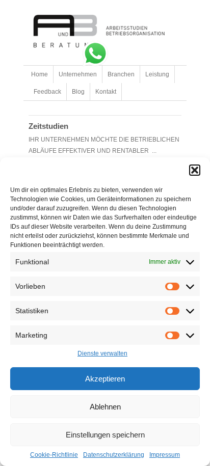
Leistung (157, 74)
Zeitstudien (48, 126)
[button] (195, 170)
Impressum (164, 454)
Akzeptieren (105, 378)
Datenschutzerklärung (113, 454)
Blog (78, 91)
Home (39, 74)
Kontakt (105, 91)
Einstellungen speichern (105, 434)
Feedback (47, 91)
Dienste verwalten (102, 353)
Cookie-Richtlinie (54, 454)
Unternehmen (78, 74)
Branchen (121, 74)
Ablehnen (105, 406)
